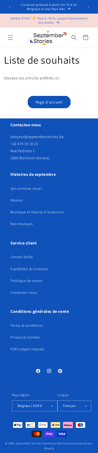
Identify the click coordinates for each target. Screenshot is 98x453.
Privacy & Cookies (25, 337)
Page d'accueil (49, 102)
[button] (10, 37)
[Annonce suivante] (88, 7)
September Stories (28, 443)
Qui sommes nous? (26, 188)
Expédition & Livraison (29, 268)
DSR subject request (27, 349)
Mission (16, 200)
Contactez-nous (23, 292)
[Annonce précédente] (9, 7)
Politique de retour (26, 280)
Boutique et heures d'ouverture (37, 212)
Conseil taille (21, 256)
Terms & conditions (26, 325)
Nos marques (21, 223)
